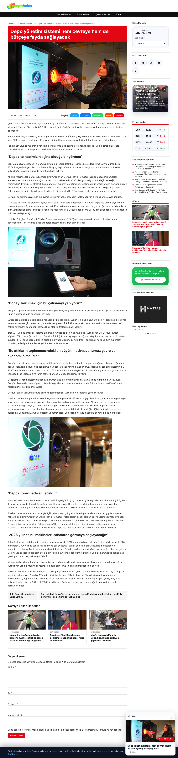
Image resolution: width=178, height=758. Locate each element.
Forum (119, 14)
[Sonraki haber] (164, 89)
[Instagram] (151, 63)
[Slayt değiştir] (145, 333)
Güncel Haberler (63, 14)
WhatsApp (98, 115)
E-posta (13, 704)
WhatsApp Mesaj (150, 279)
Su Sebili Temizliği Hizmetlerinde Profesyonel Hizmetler (148, 186)
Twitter (74, 115)
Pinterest (119, 115)
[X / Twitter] (143, 63)
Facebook (85, 115)
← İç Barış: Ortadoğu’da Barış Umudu (22, 595)
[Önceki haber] (158, 89)
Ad (10, 693)
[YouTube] (159, 63)
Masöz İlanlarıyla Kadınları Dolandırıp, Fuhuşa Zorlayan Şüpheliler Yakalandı (150, 180)
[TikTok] (135, 70)
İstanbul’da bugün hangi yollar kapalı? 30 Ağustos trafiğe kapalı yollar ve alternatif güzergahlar (150, 166)
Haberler (11, 24)
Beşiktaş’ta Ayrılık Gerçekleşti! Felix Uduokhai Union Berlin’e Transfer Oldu (150, 191)
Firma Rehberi (83, 14)
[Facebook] (135, 63)
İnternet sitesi (15, 715)
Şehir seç (140, 38)
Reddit (108, 115)
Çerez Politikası (103, 14)
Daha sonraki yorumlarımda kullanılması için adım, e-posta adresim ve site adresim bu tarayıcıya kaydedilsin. (65, 729)
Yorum (12, 666)
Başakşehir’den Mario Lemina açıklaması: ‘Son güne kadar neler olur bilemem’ (150, 174)
